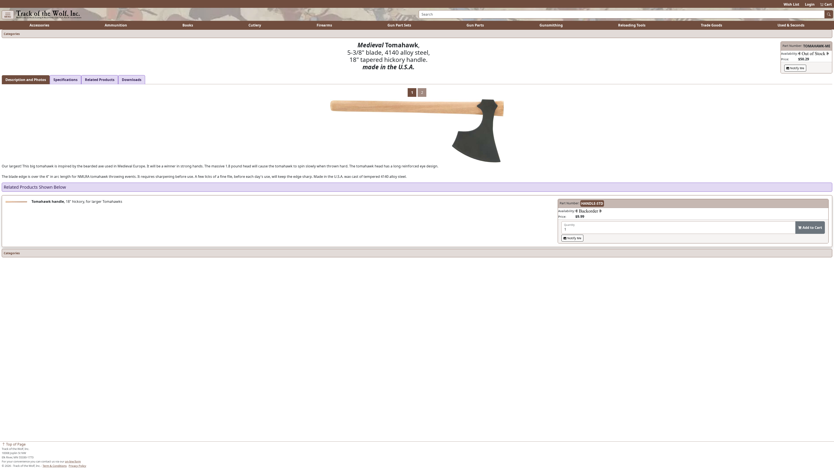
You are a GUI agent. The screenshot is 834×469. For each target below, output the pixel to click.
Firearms (324, 25)
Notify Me (796, 68)
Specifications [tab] (65, 79)
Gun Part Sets (399, 25)
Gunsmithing (551, 25)
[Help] (813, 53)
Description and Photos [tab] (25, 79)
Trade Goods (711, 25)
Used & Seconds (791, 25)
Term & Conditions (55, 466)
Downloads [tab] (131, 79)
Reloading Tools (631, 25)
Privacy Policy (77, 466)
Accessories (39, 25)
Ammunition (116, 25)
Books (187, 25)
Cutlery (254, 25)
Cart (826, 4)
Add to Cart (812, 227)
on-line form (73, 461)
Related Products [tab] (99, 79)
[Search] (828, 14)
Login (810, 4)
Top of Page (15, 444)
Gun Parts (475, 25)
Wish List (791, 4)
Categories (12, 34)
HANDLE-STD (592, 203)
